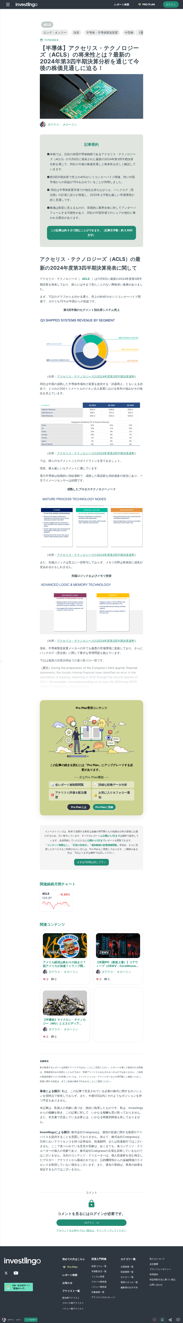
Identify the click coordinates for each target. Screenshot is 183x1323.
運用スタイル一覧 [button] (129, 1282)
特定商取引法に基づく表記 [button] (162, 1279)
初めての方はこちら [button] (73, 1259)
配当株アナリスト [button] (71, 1297)
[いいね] (154, 1320)
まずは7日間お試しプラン (91, 862)
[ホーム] (26, 4)
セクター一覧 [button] (127, 1277)
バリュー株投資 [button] (99, 1287)
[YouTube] (16, 1273)
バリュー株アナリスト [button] (73, 1308)
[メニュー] (7, 4)
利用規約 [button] (154, 1274)
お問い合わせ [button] (156, 1284)
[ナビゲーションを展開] (1, 661)
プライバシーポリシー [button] (160, 1269)
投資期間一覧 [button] (127, 1272)
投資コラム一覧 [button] (99, 1266)
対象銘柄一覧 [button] (98, 1292)
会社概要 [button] (154, 1264)
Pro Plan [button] (72, 1266)
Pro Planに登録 (104, 807)
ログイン (171, 4)
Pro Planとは (78, 807)
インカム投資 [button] (98, 1276)
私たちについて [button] (157, 1258)
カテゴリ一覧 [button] (128, 1259)
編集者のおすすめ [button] (129, 1287)
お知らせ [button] (67, 1282)
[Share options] (170, 1320)
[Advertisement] (22, 65)
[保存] (162, 1320)
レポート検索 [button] (69, 1274)
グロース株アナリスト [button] (73, 1303)
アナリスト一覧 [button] (71, 1290)
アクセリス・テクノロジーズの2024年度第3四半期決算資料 (96, 376)
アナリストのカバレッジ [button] (103, 1297)
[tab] (121, 4)
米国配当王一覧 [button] (99, 1271)
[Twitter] (6, 1273)
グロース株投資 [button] (99, 1281)
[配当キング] (18, 1287)
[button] (47, 24)
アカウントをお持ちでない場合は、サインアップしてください (91, 1230)
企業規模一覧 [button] (127, 1266)
